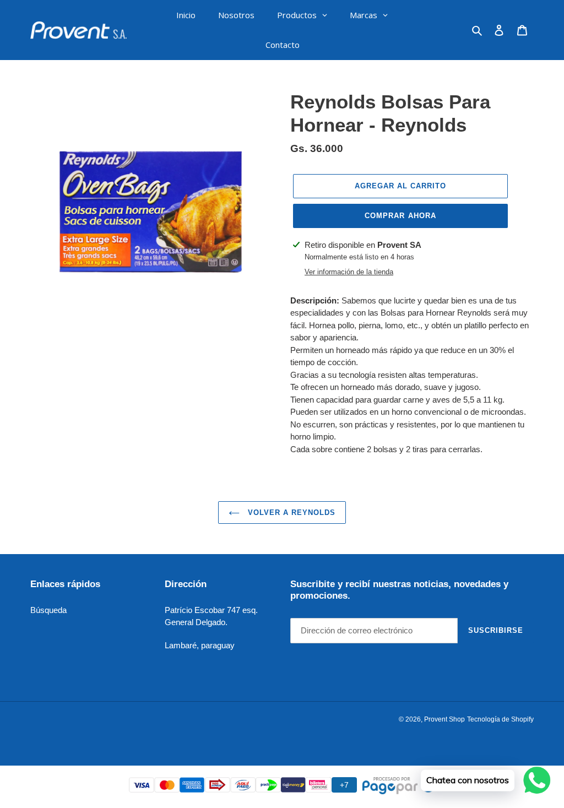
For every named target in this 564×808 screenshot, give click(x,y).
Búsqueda (48, 610)
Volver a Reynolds (290, 512)
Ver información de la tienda (349, 272)
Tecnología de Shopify (500, 719)
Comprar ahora (400, 216)
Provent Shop (444, 719)
